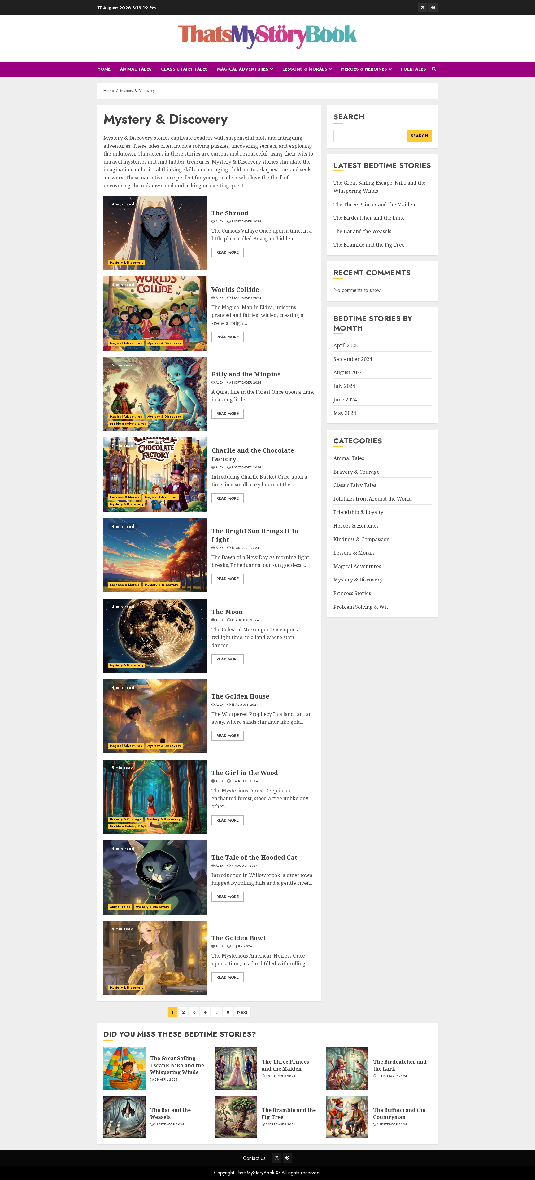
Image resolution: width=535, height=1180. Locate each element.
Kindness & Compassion (361, 539)
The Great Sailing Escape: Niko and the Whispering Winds (177, 1065)
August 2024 (348, 372)
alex (219, 221)
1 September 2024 (246, 221)
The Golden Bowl (238, 938)
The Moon (227, 612)
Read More (227, 252)
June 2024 (345, 399)
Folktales (413, 69)
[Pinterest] (433, 7)
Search (348, 116)
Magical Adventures (242, 69)
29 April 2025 (165, 1079)
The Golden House (240, 696)
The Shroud (229, 213)
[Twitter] (422, 7)
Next (242, 1012)
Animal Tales (136, 69)
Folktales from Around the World (372, 498)
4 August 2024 (245, 866)
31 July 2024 (242, 946)
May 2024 (344, 413)
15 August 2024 (245, 620)
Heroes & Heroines (364, 69)
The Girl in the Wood (244, 773)
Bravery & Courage (125, 819)
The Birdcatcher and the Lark (368, 218)
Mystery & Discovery (126, 262)
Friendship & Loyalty (358, 512)
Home (104, 69)
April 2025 (345, 345)
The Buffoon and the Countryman (399, 1113)
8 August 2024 (245, 781)
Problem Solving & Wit (128, 423)
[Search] (434, 69)
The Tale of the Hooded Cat (254, 857)
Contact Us (254, 1158)
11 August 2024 (245, 705)
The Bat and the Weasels (362, 231)
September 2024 (352, 359)
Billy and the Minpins (246, 374)
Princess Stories (352, 593)
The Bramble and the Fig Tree (369, 245)
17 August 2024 (245, 548)
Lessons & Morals (304, 69)
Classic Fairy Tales (184, 69)
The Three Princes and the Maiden (374, 204)
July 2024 (344, 386)
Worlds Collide (235, 289)
